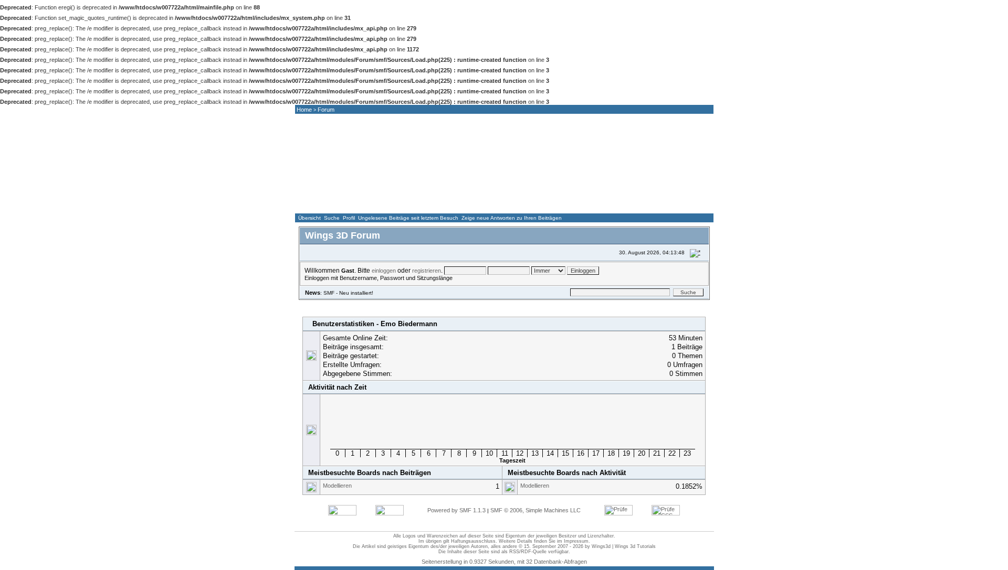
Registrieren (463, 304)
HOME (323, 203)
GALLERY (498, 203)
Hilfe (360, 304)
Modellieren (337, 485)
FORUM (439, 203)
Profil (349, 218)
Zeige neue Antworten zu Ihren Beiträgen (511, 218)
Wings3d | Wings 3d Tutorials (624, 546)
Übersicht (309, 218)
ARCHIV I (614, 203)
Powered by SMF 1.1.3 (456, 510)
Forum (326, 109)
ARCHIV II (673, 203)
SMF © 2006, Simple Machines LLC (535, 510)
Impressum (576, 541)
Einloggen (418, 304)
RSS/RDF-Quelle (528, 551)
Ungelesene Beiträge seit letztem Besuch (408, 218)
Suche (332, 218)
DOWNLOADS (556, 203)
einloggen (384, 270)
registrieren (426, 270)
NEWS (382, 203)
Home (304, 109)
